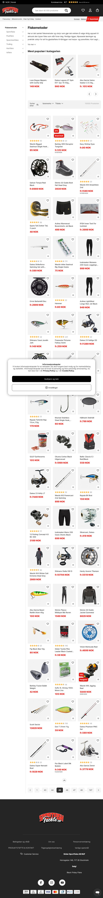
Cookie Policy (68, 371)
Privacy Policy (49, 371)
